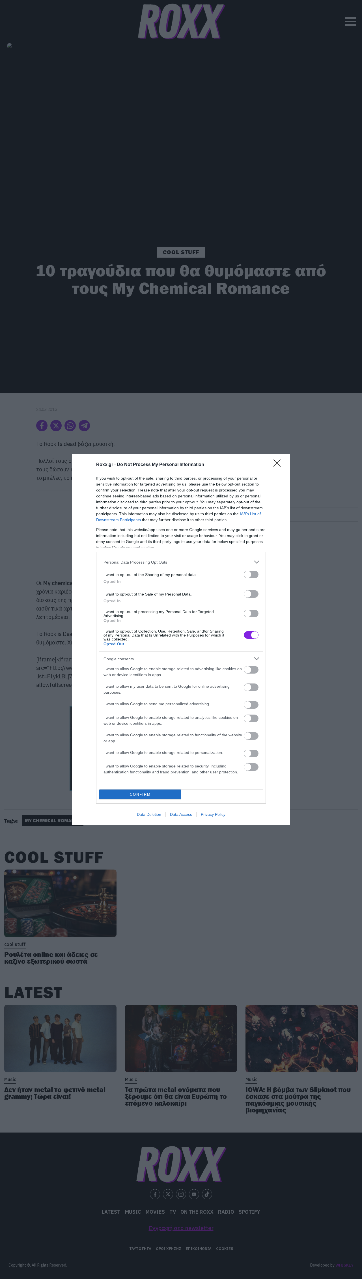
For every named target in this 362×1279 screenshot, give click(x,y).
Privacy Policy (213, 814)
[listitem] (181, 562)
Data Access (181, 814)
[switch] (251, 574)
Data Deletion (149, 814)
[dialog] (181, 639)
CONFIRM (140, 794)
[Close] (278, 465)
